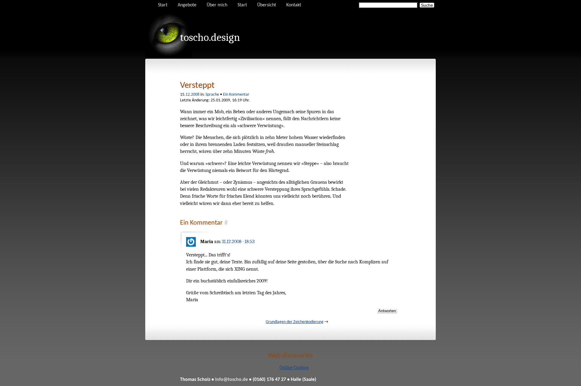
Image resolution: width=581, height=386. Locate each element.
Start (162, 5)
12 (187, 94)
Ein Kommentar (236, 94)
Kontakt (293, 5)
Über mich (217, 5)
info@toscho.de (231, 379)
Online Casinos (294, 367)
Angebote (187, 5)
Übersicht (266, 5)
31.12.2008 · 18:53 (238, 241)
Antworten (387, 310)
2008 (195, 94)
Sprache (212, 94)
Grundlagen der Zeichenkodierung (294, 322)
